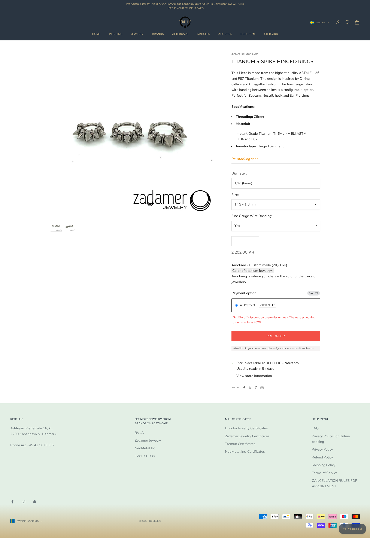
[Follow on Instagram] (23, 502)
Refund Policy (322, 457)
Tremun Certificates (240, 444)
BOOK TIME (248, 33)
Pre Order (276, 336)
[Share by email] (262, 387)
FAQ (315, 428)
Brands (158, 33)
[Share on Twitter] (250, 387)
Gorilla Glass (145, 456)
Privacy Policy (322, 449)
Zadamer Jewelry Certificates (247, 436)
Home (96, 33)
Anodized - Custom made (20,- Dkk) (259, 265)
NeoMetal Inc (145, 448)
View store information (254, 376)
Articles (203, 33)
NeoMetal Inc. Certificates (245, 451)
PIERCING (115, 33)
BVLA (139, 432)
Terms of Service (325, 473)
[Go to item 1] (56, 226)
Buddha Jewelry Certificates (246, 428)
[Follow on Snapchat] (35, 502)
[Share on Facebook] (244, 387)
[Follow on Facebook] (12, 502)
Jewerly (137, 33)
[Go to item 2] (70, 226)
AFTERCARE (180, 33)
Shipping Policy (323, 465)
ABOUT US (225, 33)
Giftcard (271, 33)
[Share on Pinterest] (256, 387)
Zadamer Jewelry (245, 53)
